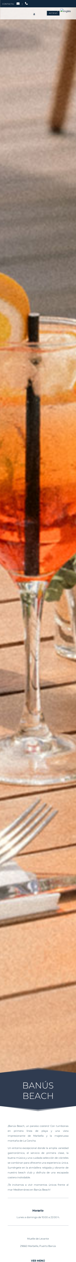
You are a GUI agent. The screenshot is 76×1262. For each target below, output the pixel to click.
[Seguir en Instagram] (56, 3)
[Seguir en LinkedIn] (63, 3)
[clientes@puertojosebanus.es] (17, 4)
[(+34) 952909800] (26, 4)
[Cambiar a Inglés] (65, 11)
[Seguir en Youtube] (69, 3)
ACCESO (53, 13)
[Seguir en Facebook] (50, 3)
